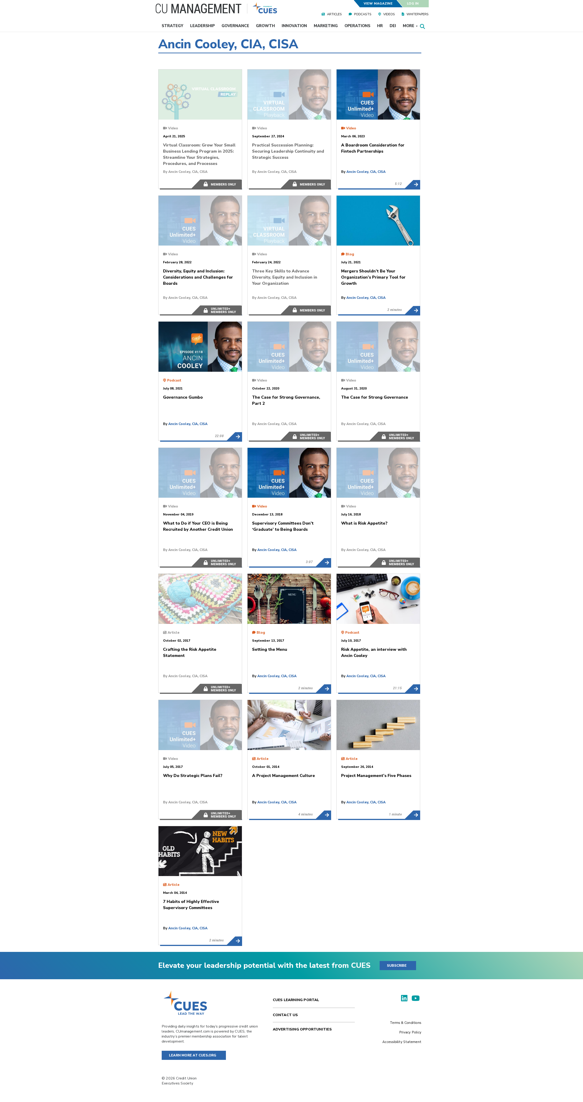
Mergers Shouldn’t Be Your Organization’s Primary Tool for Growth (412, 310)
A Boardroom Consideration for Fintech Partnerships (412, 184)
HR (380, 25)
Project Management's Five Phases (412, 814)
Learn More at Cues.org (192, 1055)
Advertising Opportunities (302, 1029)
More (409, 25)
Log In (413, 3)
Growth (265, 25)
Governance (235, 25)
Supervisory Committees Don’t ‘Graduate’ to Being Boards (323, 562)
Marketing (326, 25)
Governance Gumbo (234, 436)
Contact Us (285, 1014)
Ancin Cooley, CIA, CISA (187, 171)
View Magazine (378, 3)
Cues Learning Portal (296, 999)
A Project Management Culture (323, 814)
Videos (389, 14)
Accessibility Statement (401, 1042)
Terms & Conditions (405, 1022)
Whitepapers (418, 14)
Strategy (172, 25)
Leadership (202, 25)
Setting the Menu (323, 688)
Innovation (294, 25)
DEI (393, 25)
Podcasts (362, 14)
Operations (357, 25)
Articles (334, 14)
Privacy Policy (410, 1032)
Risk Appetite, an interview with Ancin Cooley (412, 688)
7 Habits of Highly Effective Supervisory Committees (234, 940)
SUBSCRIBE (397, 965)
